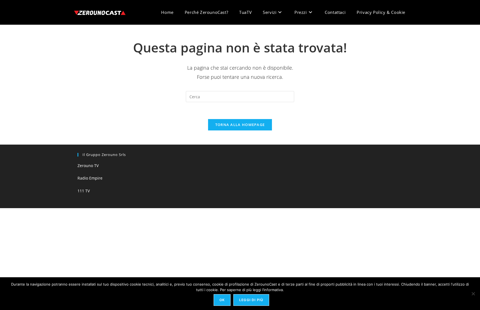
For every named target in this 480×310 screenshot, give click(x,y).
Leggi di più (251, 300)
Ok (222, 300)
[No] (473, 293)
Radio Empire (90, 178)
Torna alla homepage (240, 124)
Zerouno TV (88, 165)
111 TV (84, 190)
